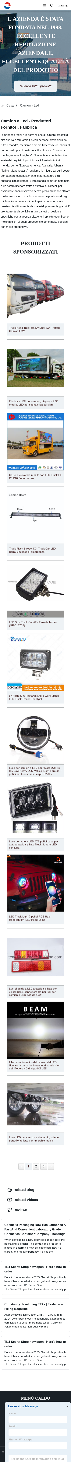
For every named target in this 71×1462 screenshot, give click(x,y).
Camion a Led (29, 105)
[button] (44, 5)
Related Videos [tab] (25, 1200)
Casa (10, 105)
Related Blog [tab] (23, 1190)
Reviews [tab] (20, 1210)
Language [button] (63, 5)
